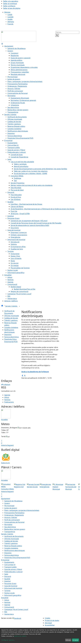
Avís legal (48, 623)
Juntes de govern (10, 508)
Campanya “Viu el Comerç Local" (16, 609)
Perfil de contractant (12, 520)
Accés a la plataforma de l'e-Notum (35, 372)
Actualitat (4, 598)
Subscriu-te (5, 463)
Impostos (7, 334)
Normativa (8, 524)
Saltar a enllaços (9, 6)
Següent (10, 445)
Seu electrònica (10, 527)
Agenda (7, 395)
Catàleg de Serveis (11, 318)
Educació (7, 576)
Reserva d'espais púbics (13, 546)
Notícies (7, 400)
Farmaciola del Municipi (70, 488)
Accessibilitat (50, 625)
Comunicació (9, 607)
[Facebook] (16, 618)
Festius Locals (9, 593)
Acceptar (75, 640)
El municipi (5, 560)
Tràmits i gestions (11, 320)
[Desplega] (19, 306)
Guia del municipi (10, 586)
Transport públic (10, 567)
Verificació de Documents (14, 536)
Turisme (7, 591)
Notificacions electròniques (14, 550)
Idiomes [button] (7, 12)
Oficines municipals (11, 316)
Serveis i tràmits (11, 306)
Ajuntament (5, 499)
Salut (6, 574)
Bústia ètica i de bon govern (14, 529)
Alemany (11, 22)
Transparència (9, 532)
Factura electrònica (11, 337)
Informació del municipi (13, 588)
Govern (7, 503)
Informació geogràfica (12, 595)
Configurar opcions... (8, 640)
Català (10, 14)
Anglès (10, 19)
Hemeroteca (9, 614)
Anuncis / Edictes (10, 517)
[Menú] (2, 44)
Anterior (4, 445)
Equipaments (9, 562)
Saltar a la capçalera (10, 1)
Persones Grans (10, 583)
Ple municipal (9, 506)
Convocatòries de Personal (14, 522)
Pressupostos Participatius (14, 513)
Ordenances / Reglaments (14, 515)
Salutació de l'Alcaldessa (13, 501)
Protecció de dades (52, 620)
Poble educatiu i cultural (13, 572)
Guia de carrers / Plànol (13, 569)
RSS (5, 612)
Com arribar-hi (9, 565)
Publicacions (9, 402)
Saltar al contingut (10, 3)
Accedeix (4, 419)
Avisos (6, 397)
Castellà (10, 17)
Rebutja (68, 640)
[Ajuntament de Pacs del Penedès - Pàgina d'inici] (18, 36)
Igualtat (7, 579)
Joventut (7, 581)
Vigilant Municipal (56, 488)
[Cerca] (57, 35)
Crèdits (47, 618)
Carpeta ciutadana (11, 327)
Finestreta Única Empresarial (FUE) (17, 557)
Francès (10, 24)
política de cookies (20, 636)
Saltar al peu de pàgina (11, 8)
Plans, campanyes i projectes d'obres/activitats (21, 510)
